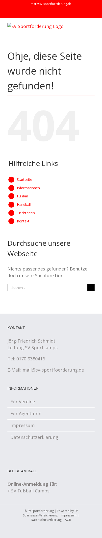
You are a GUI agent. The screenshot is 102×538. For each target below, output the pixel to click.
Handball (24, 204)
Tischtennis (26, 213)
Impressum (22, 425)
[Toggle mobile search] (84, 26)
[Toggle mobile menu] (93, 26)
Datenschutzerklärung (34, 437)
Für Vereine (22, 401)
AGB (68, 520)
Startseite (24, 179)
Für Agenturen (25, 413)
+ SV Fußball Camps (28, 491)
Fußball (22, 196)
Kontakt (23, 221)
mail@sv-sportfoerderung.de (51, 4)
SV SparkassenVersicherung (50, 513)
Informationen (28, 188)
